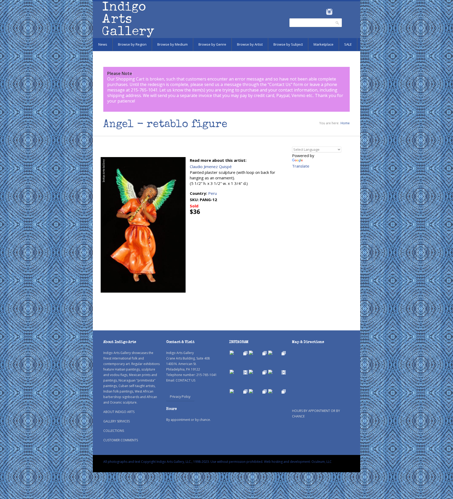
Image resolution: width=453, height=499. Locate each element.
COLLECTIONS (113, 430)
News (102, 44)
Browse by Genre (212, 44)
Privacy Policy (180, 396)
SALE (348, 44)
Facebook (322, 12)
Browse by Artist (250, 44)
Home (345, 123)
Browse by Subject (288, 44)
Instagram (329, 12)
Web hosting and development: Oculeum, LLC (298, 461)
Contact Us (280, 84)
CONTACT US (185, 380)
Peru (212, 193)
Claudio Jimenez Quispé (211, 166)
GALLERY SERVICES (116, 421)
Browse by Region (132, 44)
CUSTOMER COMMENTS (120, 440)
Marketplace (323, 44)
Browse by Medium (172, 44)
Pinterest (337, 12)
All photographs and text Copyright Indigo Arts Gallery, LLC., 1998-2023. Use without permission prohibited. (183, 461)
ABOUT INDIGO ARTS (118, 412)
